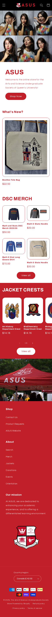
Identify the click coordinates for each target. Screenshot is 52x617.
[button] (3, 5)
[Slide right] (32, 343)
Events (9, 477)
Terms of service (35, 608)
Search (9, 450)
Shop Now (16, 96)
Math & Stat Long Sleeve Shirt (11, 258)
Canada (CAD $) (24, 579)
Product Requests (15, 424)
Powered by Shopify (21, 603)
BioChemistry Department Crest (33, 327)
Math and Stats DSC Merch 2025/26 (12, 227)
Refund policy (39, 603)
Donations (11, 470)
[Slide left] (19, 343)
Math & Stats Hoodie (37, 224)
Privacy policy (19, 608)
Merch (9, 457)
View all (26, 275)
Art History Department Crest (11, 327)
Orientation (11, 484)
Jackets (10, 463)
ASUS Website (13, 431)
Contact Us (11, 417)
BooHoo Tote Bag (11, 180)
